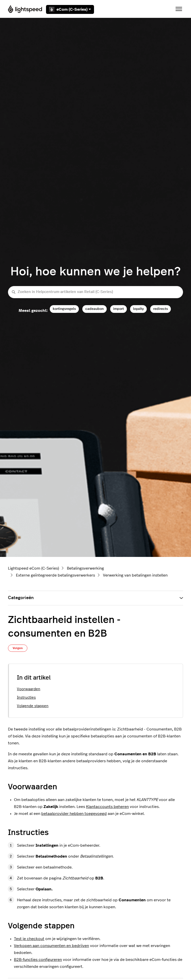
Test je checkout (29, 939)
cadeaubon (94, 309)
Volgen (18, 648)
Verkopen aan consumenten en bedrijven (51, 946)
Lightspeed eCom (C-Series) (33, 568)
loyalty (138, 309)
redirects (160, 309)
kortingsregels (64, 309)
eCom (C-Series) (72, 9)
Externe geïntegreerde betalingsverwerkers (55, 575)
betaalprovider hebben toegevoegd (74, 814)
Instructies (26, 697)
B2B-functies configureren (38, 960)
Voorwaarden (28, 689)
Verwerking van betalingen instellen (135, 575)
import (118, 309)
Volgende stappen (32, 706)
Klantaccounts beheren (107, 807)
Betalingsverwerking (85, 568)
